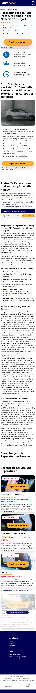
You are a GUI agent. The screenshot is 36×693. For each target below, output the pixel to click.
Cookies (20, 685)
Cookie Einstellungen (7, 685)
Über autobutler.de (15, 654)
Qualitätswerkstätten (15, 659)
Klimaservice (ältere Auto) (12, 495)
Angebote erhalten (28, 216)
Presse (11, 643)
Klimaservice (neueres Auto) (13, 533)
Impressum (12, 645)
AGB (15, 685)
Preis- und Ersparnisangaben (18, 657)
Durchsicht (6, 572)
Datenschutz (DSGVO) (28, 685)
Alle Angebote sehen (17, 612)
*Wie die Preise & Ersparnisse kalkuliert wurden (15, 48)
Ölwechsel (5, 613)
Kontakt (11, 641)
